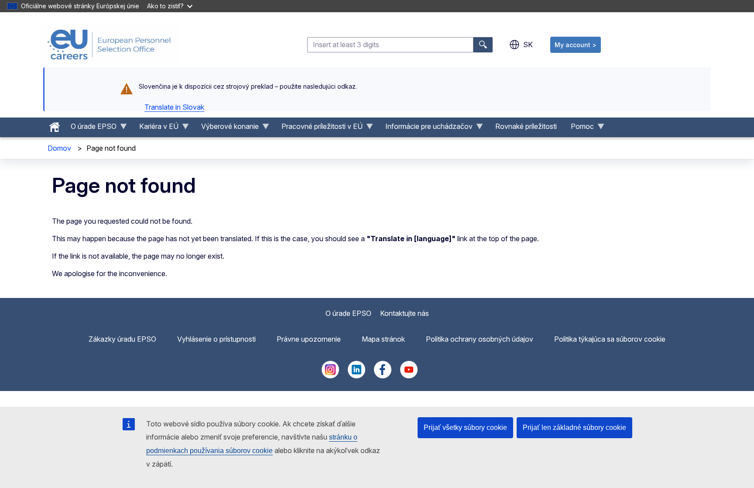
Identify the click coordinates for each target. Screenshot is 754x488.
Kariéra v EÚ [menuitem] (155, 128)
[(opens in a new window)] (330, 375)
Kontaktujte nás (404, 313)
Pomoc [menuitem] (579, 128)
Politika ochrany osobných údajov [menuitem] (479, 339)
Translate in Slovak (174, 107)
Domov (59, 148)
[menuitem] (54, 125)
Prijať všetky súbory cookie (465, 427)
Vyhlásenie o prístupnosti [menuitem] (216, 339)
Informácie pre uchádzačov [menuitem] (425, 128)
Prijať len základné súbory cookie (574, 427)
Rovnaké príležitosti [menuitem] (526, 126)
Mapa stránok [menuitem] (383, 339)
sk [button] (528, 44)
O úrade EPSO (348, 313)
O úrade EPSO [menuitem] (90, 128)
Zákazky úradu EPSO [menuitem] (122, 339)
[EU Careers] (109, 44)
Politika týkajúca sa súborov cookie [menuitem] (609, 339)
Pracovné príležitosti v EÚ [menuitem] (318, 128)
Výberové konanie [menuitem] (226, 128)
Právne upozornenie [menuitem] (309, 339)
